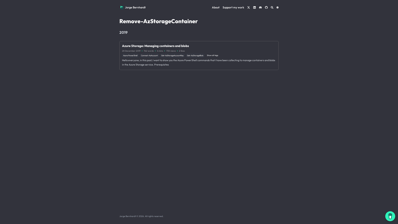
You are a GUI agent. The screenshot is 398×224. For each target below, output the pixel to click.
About (216, 7)
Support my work (233, 7)
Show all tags (212, 55)
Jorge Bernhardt (135, 7)
